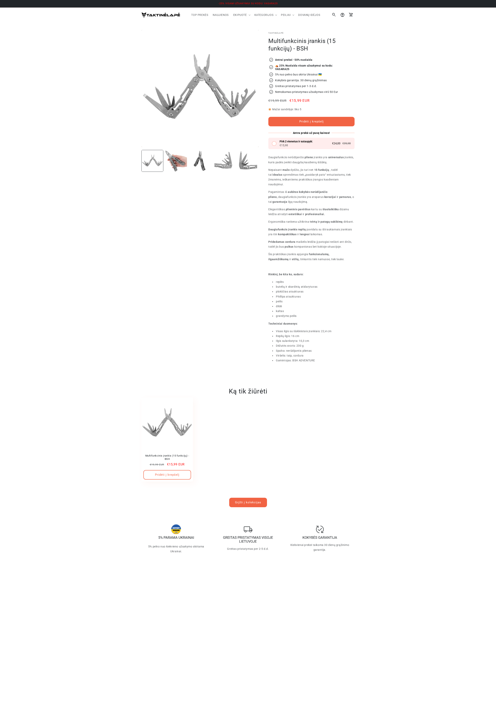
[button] (241, 15)
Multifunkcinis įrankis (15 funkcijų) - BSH (167, 457)
